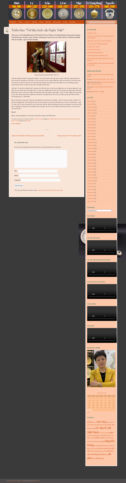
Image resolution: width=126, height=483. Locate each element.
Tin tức (20, 22)
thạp (105, 448)
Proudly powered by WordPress (14, 480)
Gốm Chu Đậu (91, 435)
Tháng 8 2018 (90, 154)
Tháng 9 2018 (90, 151)
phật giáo (101, 445)
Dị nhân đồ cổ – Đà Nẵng (98, 91)
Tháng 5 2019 (90, 127)
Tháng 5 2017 (90, 195)
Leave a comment (16, 123)
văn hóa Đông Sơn (94, 454)
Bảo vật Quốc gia (96, 424)
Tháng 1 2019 (90, 139)
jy (87, 74)
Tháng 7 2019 (90, 121)
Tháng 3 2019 (90, 133)
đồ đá (94, 458)
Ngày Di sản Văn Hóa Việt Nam (64, 119)
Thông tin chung (38, 119)
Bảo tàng (48, 22)
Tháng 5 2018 (90, 163)
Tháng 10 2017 (90, 180)
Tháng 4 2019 (90, 130)
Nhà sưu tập (56, 22)
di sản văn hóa (102, 432)
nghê (73, 119)
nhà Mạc (96, 445)
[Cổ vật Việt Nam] (59, 10)
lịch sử (111, 438)
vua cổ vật (104, 451)
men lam (90, 441)
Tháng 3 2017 (90, 201)
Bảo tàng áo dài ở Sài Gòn (93, 46)
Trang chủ (13, 22)
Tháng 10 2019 (90, 113)
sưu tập (109, 445)
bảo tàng (101, 421)
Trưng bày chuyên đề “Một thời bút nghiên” (97, 43)
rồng (105, 445)
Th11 (7, 29)
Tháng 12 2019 (90, 107)
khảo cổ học (100, 438)
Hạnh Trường (91, 438)
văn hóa (110, 451)
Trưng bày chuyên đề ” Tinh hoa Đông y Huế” (69, 135)
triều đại (93, 451)
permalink (28, 120)
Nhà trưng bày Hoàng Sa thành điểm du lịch (97, 55)
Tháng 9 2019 (90, 115)
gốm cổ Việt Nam (101, 435)
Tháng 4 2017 (90, 198)
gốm (112, 432)
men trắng (101, 441)
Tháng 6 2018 (90, 160)
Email (16, 175)
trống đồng (98, 451)
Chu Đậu (92, 428)
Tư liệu (65, 22)
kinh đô (107, 437)
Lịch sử (27, 22)
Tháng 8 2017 (90, 186)
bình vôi (95, 422)
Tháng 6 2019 (90, 124)
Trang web (17, 180)
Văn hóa (34, 22)
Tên (15, 171)
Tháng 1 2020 (90, 104)
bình (91, 422)
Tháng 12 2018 (90, 142)
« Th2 (88, 412)
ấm (103, 458)
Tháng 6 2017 (90, 192)
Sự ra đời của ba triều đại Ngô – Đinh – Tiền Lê (102, 79)
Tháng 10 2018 (90, 148)
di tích (107, 433)
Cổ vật (41, 22)
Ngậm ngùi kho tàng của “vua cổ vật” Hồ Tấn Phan (99, 40)
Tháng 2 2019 (90, 136)
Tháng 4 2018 (90, 166)
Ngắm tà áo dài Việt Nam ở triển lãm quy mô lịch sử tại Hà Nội (27, 135)
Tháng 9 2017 (90, 183)
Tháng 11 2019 (90, 110)
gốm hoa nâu (110, 435)
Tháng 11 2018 (90, 145)
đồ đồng (99, 458)
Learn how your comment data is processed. (50, 190)
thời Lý (109, 448)
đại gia (106, 454)
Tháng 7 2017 (90, 189)
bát (88, 422)
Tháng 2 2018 (90, 172)
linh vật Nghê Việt (52, 119)
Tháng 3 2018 (90, 169)
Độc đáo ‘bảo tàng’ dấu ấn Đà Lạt (95, 52)
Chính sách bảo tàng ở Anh (93, 49)
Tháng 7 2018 (90, 157)
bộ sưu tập (103, 424)
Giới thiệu (72, 22)
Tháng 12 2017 (90, 177)
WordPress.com (36, 480)
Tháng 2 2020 (90, 101)
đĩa (103, 454)
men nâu (95, 441)
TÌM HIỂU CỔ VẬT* (92, 33)
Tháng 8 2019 (90, 118)
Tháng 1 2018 (90, 175)
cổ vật (99, 427)
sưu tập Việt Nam (99, 448)
